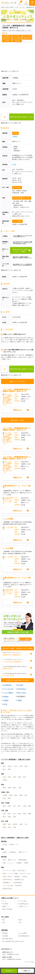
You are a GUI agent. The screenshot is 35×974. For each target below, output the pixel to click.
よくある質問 (22, 933)
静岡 (9, 787)
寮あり (5, 873)
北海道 (5, 795)
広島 (4, 813)
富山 (19, 806)
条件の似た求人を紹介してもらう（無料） (21, 118)
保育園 (26, 863)
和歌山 (5, 780)
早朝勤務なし (7, 882)
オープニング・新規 (9, 870)
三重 (19, 787)
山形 (4, 798)
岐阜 (14, 787)
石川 (14, 806)
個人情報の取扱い (7, 938)
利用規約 (5, 933)
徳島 (9, 816)
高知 (14, 816)
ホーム (4, 901)
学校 (4, 860)
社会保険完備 (16, 198)
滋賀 (19, 777)
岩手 (26, 795)
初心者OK (20, 685)
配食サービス (12, 860)
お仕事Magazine (23, 903)
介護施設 (15, 136)
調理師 (20, 700)
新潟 (4, 806)
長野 (9, 806)
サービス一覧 (28, 962)
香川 (4, 816)
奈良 (24, 777)
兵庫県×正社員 (7, 668)
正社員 (14, 164)
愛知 (4, 787)
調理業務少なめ (19, 879)
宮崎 (4, 827)
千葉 (21, 766)
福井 (29, 806)
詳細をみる (17, 410)
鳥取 (24, 813)
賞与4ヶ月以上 (26, 198)
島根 (19, 813)
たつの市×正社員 (8, 675)
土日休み (25, 876)
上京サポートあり (25, 873)
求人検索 (5, 903)
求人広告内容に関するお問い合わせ (13, 941)
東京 (4, 766)
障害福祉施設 (23, 860)
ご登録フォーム (23, 906)
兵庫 (9, 777)
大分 (26, 824)
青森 (21, 795)
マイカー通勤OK (17, 221)
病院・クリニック (8, 863)
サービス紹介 (22, 901)
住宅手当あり (22, 870)
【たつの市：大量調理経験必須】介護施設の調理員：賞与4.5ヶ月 (17, 390)
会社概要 (5, 936)
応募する (10, 971)
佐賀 (9, 827)
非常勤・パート (14, 844)
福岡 (4, 824)
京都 (14, 777)
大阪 (4, 777)
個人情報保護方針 (23, 936)
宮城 (10, 795)
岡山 (9, 813)
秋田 (9, 798)
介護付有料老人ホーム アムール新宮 (17, 486)
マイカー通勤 (13, 873)
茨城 (26, 766)
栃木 (4, 769)
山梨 (24, 806)
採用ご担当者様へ (7, 909)
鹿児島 (15, 824)
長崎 (21, 824)
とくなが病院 (8, 519)
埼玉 (15, 766)
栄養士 (5, 852)
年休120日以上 (17, 187)
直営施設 (15, 133)
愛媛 (29, 813)
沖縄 (14, 827)
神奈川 (10, 766)
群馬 (9, 769)
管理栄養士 (12, 852)
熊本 (9, 824)
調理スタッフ (23, 852)
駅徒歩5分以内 (7, 888)
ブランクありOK (8, 689)
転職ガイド (5, 906)
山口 (14, 813)
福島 (15, 795)
